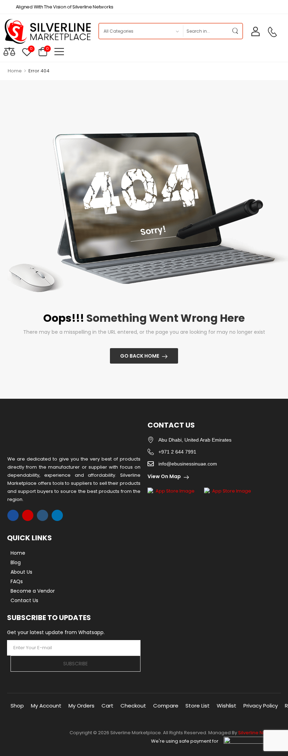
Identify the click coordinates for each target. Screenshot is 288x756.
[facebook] (13, 515)
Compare (165, 705)
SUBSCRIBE (75, 663)
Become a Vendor (33, 590)
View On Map (164, 476)
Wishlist (226, 705)
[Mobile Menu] (59, 51)
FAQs (17, 581)
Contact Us (24, 600)
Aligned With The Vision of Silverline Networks (64, 7)
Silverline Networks (259, 732)
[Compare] (9, 51)
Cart (107, 705)
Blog (16, 562)
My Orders (81, 705)
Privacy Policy (260, 705)
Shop (17, 705)
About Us (21, 571)
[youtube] (42, 515)
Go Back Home (139, 355)
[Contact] (272, 32)
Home (15, 70)
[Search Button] (235, 31)
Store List (197, 705)
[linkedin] (57, 515)
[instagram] (27, 515)
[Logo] (47, 31)
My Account (46, 705)
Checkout (133, 705)
